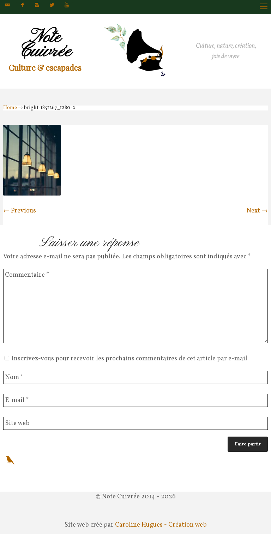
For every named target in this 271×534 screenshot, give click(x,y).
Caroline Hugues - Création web (161, 525)
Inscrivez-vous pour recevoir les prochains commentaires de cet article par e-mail (129, 358)
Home (10, 107)
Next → (257, 210)
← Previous (19, 210)
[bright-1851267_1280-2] (32, 194)
